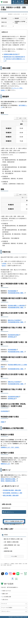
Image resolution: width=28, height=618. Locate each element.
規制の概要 (4, 18)
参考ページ (4, 26)
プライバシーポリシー (5, 611)
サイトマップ (4, 603)
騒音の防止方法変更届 (14, 320)
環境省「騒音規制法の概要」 (8, 479)
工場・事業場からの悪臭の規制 (11, 542)
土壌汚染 (6, 548)
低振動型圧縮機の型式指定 (11, 54)
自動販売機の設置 (8, 551)
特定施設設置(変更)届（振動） (16, 352)
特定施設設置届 (12, 291)
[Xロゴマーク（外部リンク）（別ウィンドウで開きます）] (2, 573)
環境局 (6, 535)
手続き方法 (4, 22)
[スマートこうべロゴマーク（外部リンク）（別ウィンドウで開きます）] (25, 573)
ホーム (2, 563)
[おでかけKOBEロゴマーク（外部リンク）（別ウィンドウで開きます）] (16, 578)
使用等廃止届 (11, 337)
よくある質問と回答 (6, 596)
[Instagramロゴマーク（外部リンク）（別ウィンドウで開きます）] (10, 573)
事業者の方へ (7, 563)
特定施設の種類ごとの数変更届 (16, 305)
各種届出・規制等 (14, 563)
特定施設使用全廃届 (13, 335)
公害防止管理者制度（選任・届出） (12, 545)
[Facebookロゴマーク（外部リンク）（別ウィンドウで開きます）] (6, 573)
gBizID (4, 265)
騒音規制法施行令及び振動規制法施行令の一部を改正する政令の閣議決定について (14, 59)
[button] (13, 2)
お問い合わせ (5, 599)
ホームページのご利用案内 (6, 607)
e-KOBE (4, 263)
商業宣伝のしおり (5, 464)
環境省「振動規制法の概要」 (8, 481)
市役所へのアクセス (6, 590)
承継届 (2, 422)
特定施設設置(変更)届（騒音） (16, 293)
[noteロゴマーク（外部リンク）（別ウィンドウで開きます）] (21, 573)
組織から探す (5, 593)
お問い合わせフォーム (9, 512)
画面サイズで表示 (22, 118)
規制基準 (17, 18)
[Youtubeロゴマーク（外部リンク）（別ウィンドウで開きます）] (14, 574)
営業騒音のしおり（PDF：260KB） (10, 447)
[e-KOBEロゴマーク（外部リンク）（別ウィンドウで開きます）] (12, 578)
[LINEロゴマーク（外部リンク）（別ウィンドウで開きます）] (18, 573)
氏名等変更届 (4, 411)
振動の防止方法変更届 (14, 382)
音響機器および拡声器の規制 (20, 22)
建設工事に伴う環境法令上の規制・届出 (13, 539)
